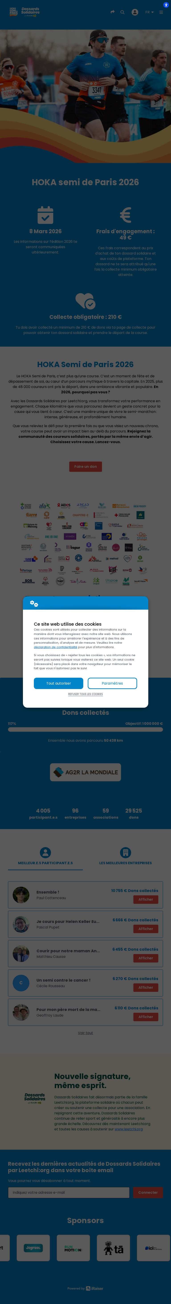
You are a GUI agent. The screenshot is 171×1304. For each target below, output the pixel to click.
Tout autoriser (58, 683)
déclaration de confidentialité (55, 647)
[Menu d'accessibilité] (166, 5)
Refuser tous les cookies (85, 694)
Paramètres (112, 683)
